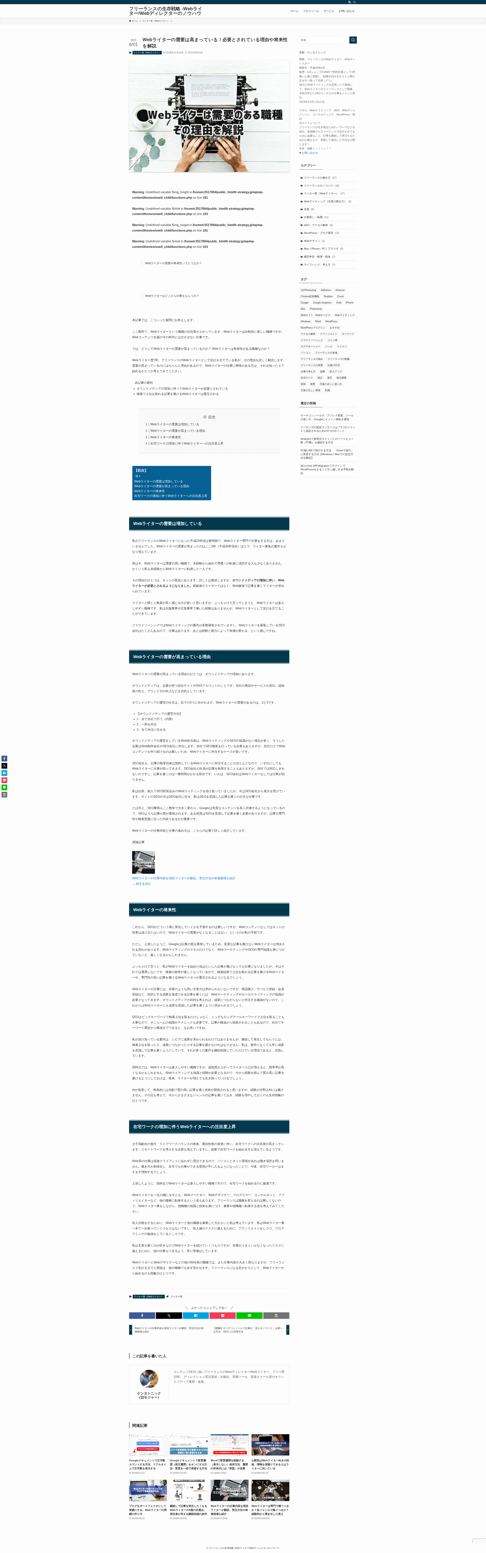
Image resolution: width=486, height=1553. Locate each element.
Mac (303, 308)
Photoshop (316, 308)
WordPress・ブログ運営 (321, 232)
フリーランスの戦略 (338, 359)
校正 (320, 377)
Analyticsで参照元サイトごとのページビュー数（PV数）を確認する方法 (327, 440)
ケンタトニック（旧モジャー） (149, 1395)
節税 (303, 384)
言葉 (309, 209)
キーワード (348, 334)
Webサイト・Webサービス (315, 315)
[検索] (354, 2)
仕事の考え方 (308, 371)
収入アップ (336, 371)
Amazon (340, 290)
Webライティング (345, 315)
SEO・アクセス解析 (318, 225)
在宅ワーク (307, 377)
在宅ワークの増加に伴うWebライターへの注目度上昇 (186, 443)
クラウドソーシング (312, 340)
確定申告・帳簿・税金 (319, 256)
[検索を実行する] (353, 40)
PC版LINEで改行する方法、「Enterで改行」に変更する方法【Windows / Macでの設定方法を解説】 (327, 454)
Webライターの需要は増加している (174, 424)
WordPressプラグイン (313, 327)
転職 (327, 390)
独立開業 (341, 377)
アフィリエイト (328, 334)
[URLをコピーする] (276, 1315)
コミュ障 (332, 340)
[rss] (349, 2)
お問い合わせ (310, 152)
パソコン (306, 352)
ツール (328, 346)
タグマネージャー (310, 346)
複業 (312, 384)
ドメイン (342, 346)
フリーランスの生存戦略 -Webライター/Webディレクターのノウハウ (165, 11)
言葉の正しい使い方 (331, 384)
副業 (322, 371)
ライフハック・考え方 (319, 264)
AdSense (326, 290)
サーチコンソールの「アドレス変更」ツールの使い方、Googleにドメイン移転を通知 (327, 417)
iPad (338, 302)
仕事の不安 (333, 365)
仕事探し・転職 (316, 217)
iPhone (349, 302)
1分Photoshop (308, 290)
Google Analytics (322, 302)
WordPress (331, 321)
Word (318, 321)
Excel (340, 296)
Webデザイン (314, 240)
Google (304, 302)
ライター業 (176, 1296)
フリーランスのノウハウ (321, 185)
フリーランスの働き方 (320, 177)
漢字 (329, 377)
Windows (306, 321)
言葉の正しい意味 (310, 390)
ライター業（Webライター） (147, 52)
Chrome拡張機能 (310, 296)
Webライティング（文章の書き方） (327, 201)
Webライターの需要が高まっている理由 (177, 430)
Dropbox (328, 296)
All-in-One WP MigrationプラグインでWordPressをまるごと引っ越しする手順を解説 (327, 469)
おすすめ (335, 327)
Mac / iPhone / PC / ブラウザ (323, 248)
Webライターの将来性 (165, 437)
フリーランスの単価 (326, 352)
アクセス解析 (308, 334)
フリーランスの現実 (312, 365)
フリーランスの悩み (312, 359)
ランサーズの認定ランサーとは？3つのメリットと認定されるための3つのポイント (328, 429)
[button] (142, 1315)
